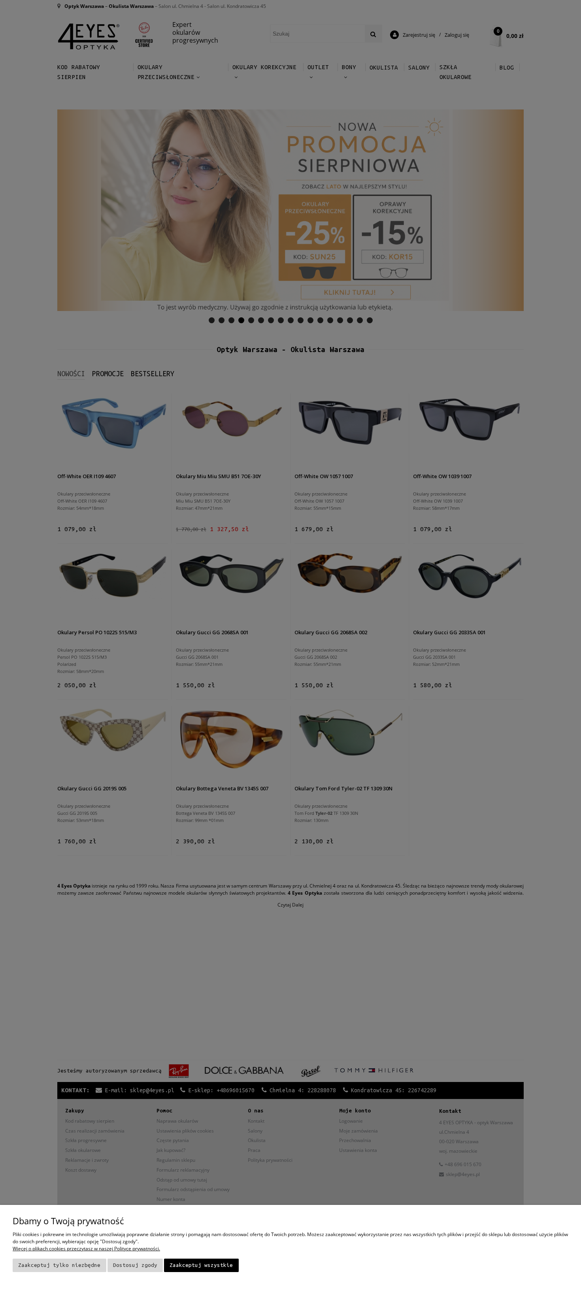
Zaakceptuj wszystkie (201, 1265)
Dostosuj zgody (135, 1265)
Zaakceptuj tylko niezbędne (59, 1265)
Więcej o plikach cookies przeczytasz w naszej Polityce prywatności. (86, 1248)
